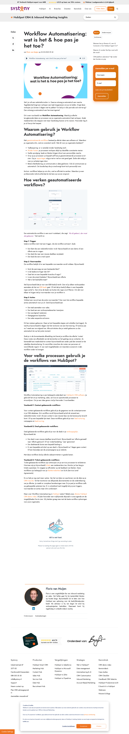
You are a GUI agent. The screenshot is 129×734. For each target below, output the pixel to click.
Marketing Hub (38, 668)
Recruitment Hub (39, 686)
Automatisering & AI (84, 672)
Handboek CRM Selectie (108, 679)
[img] (80, 58)
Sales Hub (36, 675)
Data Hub (36, 683)
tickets (48, 465)
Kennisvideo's (103, 668)
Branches (57, 9)
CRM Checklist (104, 675)
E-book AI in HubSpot (107, 686)
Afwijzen (98, 726)
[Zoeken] (115, 17)
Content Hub (37, 672)
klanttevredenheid (54, 470)
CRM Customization (84, 675)
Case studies (103, 672)
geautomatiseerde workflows (37, 140)
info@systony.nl (16, 679)
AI (50, 9)
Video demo (100, 9)
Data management (83, 668)
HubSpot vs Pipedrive (63, 678)
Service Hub (37, 679)
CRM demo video (105, 665)
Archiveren (97, 37)
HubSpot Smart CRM (40, 665)
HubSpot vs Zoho (61, 674)
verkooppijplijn (72, 431)
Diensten (67, 9)
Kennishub (77, 9)
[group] (55, 58)
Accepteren (83, 726)
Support (14, 683)
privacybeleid (107, 89)
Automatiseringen (40, 616)
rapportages (40, 158)
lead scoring (39, 421)
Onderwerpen (106, 33)
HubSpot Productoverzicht (108, 683)
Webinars (102, 690)
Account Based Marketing (86, 683)
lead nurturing (80, 418)
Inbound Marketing (83, 679)
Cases (111, 9)
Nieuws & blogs (104, 693)
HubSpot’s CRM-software (75, 395)
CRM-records (29, 480)
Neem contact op (17, 686)
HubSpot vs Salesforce (63, 665)
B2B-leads (43, 287)
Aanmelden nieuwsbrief (19, 696)
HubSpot (42, 9)
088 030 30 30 (16, 675)
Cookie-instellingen (68, 726)
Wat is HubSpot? (83, 665)
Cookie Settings (7, 731)
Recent (96, 33)
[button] (117, 9)
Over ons (88, 9)
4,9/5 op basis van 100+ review (68, 2)
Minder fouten (33, 150)
